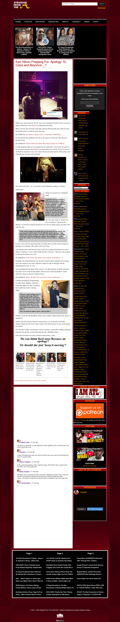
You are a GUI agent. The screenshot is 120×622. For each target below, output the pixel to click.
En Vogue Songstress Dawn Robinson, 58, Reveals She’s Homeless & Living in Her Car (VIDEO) (66, 50)
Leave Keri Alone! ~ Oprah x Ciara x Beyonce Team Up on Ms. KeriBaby (20, 366)
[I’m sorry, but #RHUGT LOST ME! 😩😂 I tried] (86, 499)
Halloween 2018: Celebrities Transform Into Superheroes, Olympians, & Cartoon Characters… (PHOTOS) (40, 369)
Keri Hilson (32, 125)
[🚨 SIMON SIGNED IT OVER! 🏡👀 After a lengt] (102, 504)
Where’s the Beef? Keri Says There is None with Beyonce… (44, 277)
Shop (95, 21)
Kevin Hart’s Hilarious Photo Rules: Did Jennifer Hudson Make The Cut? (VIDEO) (59, 573)
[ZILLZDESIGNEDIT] (60, 617)
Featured (24, 380)
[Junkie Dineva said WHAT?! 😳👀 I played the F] (86, 504)
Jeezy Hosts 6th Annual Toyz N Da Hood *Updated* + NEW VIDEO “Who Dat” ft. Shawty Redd (81, 278)
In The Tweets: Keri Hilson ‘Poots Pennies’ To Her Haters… (44, 258)
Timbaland (44, 380)
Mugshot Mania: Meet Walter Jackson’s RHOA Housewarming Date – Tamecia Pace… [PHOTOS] (81, 198)
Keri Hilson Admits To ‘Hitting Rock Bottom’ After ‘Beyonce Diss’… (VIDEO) (61, 367)
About (65, 21)
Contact (76, 21)
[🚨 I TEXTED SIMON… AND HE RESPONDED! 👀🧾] (94, 504)
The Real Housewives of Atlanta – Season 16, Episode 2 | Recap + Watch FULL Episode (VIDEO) (24, 50)
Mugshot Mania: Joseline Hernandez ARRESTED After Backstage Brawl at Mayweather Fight (89, 574)
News (28, 380)
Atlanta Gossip (19, 380)
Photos (28, 21)
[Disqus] (43, 462)
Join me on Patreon (79, 420)
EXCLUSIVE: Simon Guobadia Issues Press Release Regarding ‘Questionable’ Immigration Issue (45, 50)
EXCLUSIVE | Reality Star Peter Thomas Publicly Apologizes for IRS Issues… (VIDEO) (59, 594)
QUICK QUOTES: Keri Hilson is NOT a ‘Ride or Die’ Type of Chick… (51, 366)
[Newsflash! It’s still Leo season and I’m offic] (78, 499)
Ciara (35, 380)
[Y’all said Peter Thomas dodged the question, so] (94, 499)
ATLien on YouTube (89, 466)
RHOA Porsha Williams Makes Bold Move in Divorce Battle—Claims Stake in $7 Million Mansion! (81, 379)
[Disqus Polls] (43, 411)
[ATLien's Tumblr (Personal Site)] (90, 398)
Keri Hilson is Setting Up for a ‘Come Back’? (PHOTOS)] (43, 134)
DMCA (86, 21)
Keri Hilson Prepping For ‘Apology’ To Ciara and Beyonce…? (41, 63)
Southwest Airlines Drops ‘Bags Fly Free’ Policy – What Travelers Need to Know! (29, 593)
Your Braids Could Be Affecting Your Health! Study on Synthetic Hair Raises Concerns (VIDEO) (59, 560)
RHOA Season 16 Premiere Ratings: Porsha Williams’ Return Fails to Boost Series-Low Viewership (28, 587)
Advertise (53, 21)
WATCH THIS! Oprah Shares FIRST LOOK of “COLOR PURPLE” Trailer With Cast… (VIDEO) (90, 587)
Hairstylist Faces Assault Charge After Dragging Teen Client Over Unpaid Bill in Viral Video (59, 567)
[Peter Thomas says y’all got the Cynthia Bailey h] (78, 504)
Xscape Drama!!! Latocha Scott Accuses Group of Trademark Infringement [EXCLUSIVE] (90, 567)
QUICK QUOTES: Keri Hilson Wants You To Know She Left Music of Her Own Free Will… (30, 367)
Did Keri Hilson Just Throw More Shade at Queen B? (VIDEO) (45, 143)
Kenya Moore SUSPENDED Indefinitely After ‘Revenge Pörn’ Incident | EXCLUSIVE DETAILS (81, 317)
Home (18, 21)
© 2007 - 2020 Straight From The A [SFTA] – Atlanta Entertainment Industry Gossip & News (60, 610)
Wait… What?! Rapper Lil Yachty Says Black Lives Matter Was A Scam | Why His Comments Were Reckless (29, 581)
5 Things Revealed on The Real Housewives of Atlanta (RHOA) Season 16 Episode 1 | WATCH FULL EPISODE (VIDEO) (59, 588)
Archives (40, 21)
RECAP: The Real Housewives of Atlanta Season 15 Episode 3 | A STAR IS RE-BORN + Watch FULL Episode (90, 594)
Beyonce (31, 380)
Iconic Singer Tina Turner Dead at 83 (89, 579)
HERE (36, 149)
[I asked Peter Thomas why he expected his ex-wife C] (102, 499)
